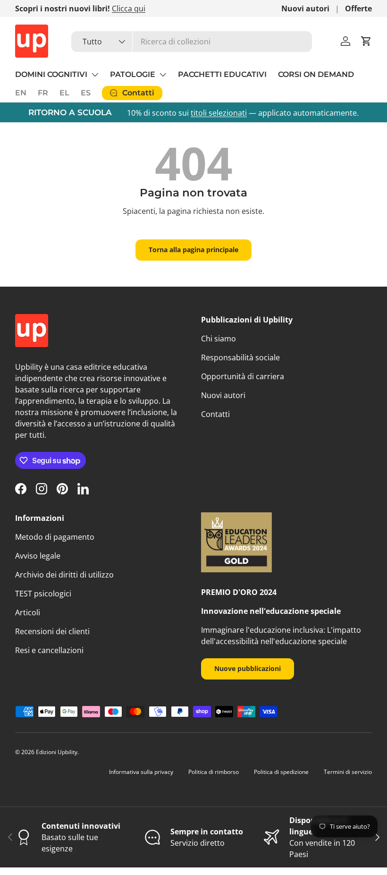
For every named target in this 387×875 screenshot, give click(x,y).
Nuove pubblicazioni (247, 668)
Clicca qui (128, 8)
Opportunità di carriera (242, 376)
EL (64, 92)
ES (86, 92)
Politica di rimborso (213, 772)
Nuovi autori (305, 8)
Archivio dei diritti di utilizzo (64, 574)
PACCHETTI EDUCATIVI (222, 74)
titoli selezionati (219, 113)
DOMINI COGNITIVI (51, 74)
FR (43, 92)
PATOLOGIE (132, 74)
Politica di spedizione (281, 772)
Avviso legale (37, 556)
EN (20, 92)
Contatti (215, 414)
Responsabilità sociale (240, 357)
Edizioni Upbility (56, 752)
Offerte (358, 8)
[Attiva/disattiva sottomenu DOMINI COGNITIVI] (95, 74)
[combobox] (191, 41)
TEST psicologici (43, 593)
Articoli (27, 612)
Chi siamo (218, 338)
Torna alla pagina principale (193, 249)
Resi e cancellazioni (49, 650)
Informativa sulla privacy (141, 772)
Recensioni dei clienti (52, 631)
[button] (366, 41)
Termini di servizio (348, 772)
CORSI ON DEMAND (316, 74)
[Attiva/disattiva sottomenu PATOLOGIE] (162, 74)
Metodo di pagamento (54, 537)
